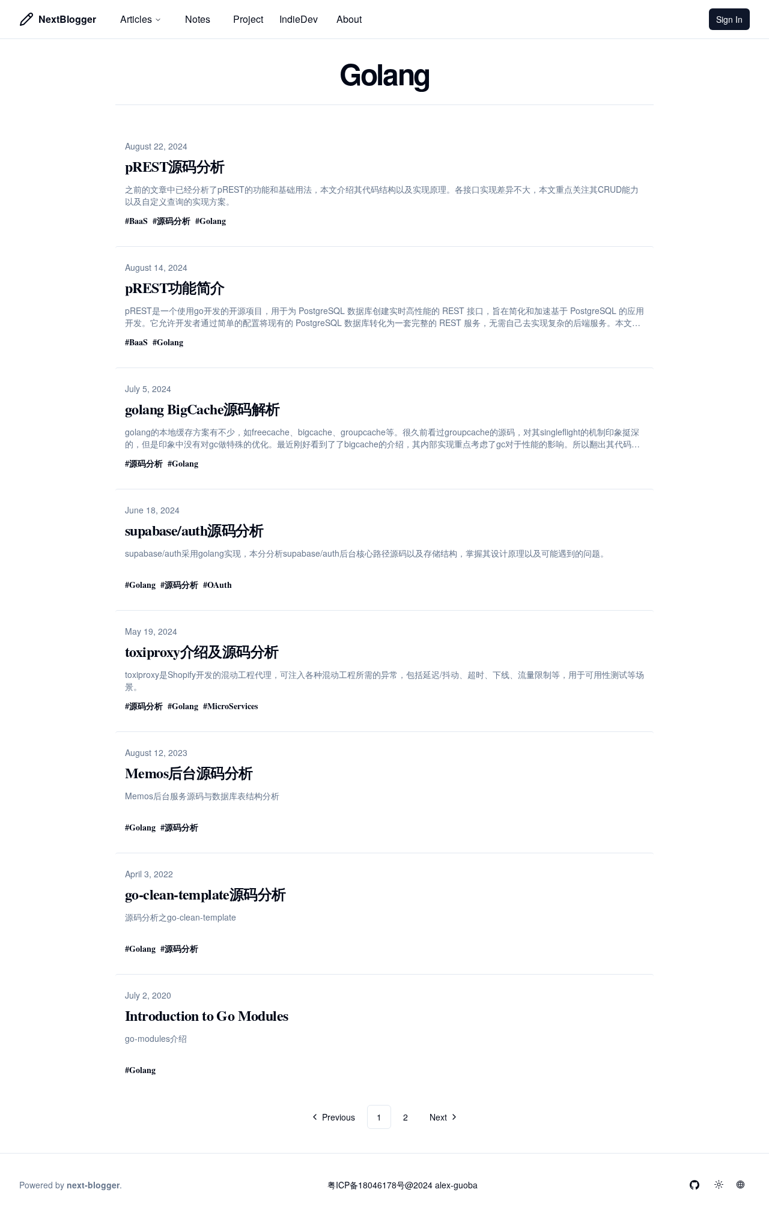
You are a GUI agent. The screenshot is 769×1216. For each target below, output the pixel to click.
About (349, 19)
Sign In (733, 21)
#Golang (210, 220)
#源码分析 (171, 220)
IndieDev (298, 19)
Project (248, 19)
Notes (197, 19)
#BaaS (136, 220)
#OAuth (217, 584)
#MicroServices (230, 706)
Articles (136, 19)
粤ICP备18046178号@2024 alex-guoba (402, 1185)
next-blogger (93, 1185)
